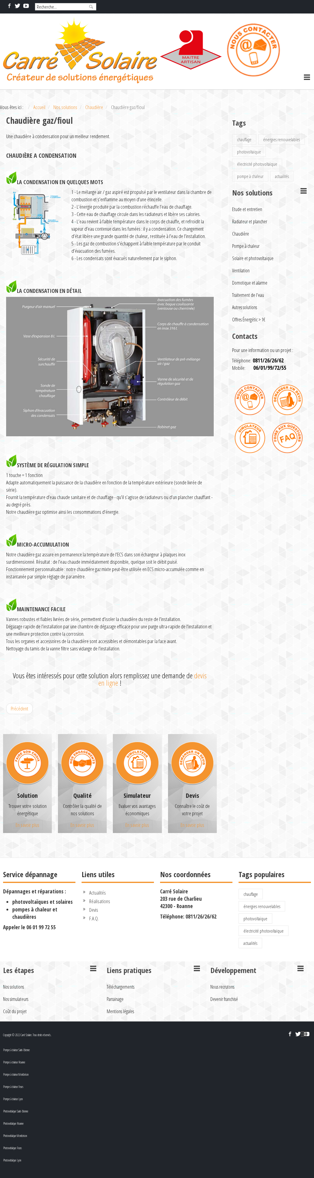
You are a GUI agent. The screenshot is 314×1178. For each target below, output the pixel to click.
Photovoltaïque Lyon (12, 1160)
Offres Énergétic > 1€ (248, 319)
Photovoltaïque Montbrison (15, 1136)
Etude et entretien (247, 209)
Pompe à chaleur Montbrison (16, 1074)
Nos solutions (13, 986)
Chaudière (240, 233)
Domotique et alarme (249, 282)
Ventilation (241, 270)
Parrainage (115, 999)
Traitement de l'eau (248, 295)
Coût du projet (15, 1011)
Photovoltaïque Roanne (13, 1123)
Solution (27, 795)
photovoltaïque (249, 152)
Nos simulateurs (15, 999)
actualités (282, 176)
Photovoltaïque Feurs (12, 1148)
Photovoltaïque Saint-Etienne (15, 1111)
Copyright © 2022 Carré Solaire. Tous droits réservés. (27, 1035)
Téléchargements (120, 986)
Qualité (82, 795)
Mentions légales (120, 1011)
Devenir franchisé (224, 999)
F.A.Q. (94, 918)
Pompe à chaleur (245, 246)
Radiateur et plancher (249, 221)
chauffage (244, 139)
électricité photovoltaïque (257, 164)
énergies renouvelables (281, 139)
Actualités (97, 892)
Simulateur (137, 795)
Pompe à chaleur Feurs (13, 1087)
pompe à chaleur (250, 176)
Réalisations (99, 901)
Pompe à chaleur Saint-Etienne (16, 1050)
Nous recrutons (222, 986)
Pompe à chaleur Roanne (14, 1062)
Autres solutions (244, 307)
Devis (192, 795)
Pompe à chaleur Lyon (13, 1099)
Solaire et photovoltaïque (253, 258)
